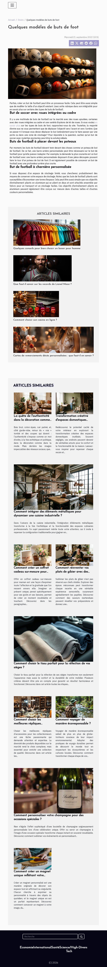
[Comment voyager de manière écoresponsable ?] (74, 706)
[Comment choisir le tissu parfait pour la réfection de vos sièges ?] (53, 638)
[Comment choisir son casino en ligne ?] (36, 303)
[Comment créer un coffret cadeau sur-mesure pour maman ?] (32, 555)
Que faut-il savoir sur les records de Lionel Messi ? (42, 284)
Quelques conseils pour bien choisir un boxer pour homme (46, 248)
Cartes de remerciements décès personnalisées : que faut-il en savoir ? (53, 355)
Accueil (11, 20)
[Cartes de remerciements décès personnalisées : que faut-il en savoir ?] (53, 339)
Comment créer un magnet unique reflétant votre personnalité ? (32, 875)
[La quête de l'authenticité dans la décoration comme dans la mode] (32, 403)
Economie (26, 947)
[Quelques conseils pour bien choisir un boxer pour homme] (46, 232)
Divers (21, 20)
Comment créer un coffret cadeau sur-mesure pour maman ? (31, 571)
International (42, 947)
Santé (55, 947)
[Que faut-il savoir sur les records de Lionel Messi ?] (42, 268)
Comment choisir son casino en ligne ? (35, 320)
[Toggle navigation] (12, 5)
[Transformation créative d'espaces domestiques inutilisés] (74, 403)
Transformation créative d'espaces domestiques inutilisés (72, 420)
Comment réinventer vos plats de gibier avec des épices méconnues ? (72, 571)
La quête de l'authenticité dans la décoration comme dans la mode (32, 420)
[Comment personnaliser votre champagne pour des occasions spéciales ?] (53, 790)
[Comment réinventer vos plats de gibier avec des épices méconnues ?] (74, 555)
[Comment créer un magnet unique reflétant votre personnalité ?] (32, 858)
